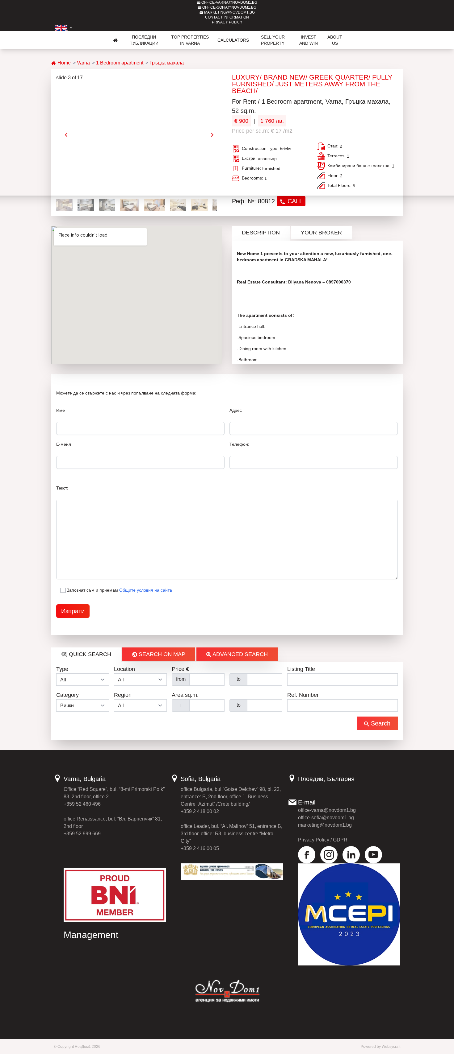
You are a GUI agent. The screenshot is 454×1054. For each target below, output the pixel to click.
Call (294, 201)
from (181, 679)
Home (63, 62)
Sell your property (273, 40)
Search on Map (161, 654)
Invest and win (308, 40)
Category (67, 695)
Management (91, 935)
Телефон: (239, 444)
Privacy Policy (227, 22)
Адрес (235, 410)
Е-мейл (63, 444)
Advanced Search (239, 654)
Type (62, 669)
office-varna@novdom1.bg (228, 2)
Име (60, 410)
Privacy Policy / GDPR (322, 839)
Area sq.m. (185, 695)
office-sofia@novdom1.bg (228, 7)
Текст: (62, 488)
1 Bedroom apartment (119, 62)
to (239, 679)
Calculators (233, 40)
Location (124, 669)
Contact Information (227, 17)
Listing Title (301, 669)
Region (123, 695)
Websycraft (391, 1046)
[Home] (115, 40)
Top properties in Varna (190, 40)
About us (334, 40)
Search (379, 723)
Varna (83, 62)
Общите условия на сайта (145, 590)
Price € (180, 669)
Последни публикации (143, 40)
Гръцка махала (166, 62)
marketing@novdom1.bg (229, 12)
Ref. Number (303, 695)
